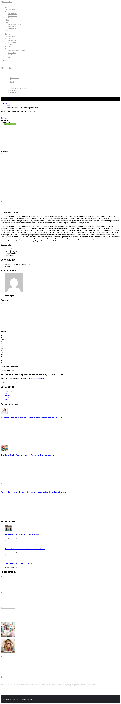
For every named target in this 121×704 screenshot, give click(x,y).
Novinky (7, 7)
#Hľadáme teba (10, 10)
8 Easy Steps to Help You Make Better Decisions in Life (31, 417)
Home (7, 103)
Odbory (7, 12)
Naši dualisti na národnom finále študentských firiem (25, 549)
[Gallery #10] (8, 656)
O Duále (7, 20)
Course (7, 106)
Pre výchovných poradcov (17, 24)
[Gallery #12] (8, 636)
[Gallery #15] (8, 576)
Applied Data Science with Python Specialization (28, 455)
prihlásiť (41, 378)
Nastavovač (12, 16)
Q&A (6, 22)
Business (4, 118)
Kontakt (7, 30)
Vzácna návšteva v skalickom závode (18, 563)
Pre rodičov (12, 26)
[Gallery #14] (8, 592)
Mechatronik (12, 14)
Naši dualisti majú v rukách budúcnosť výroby (22, 534)
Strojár (10, 18)
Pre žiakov (12, 28)
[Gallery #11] (8, 652)
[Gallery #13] (8, 608)
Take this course (10, 124)
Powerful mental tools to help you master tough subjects (33, 492)
